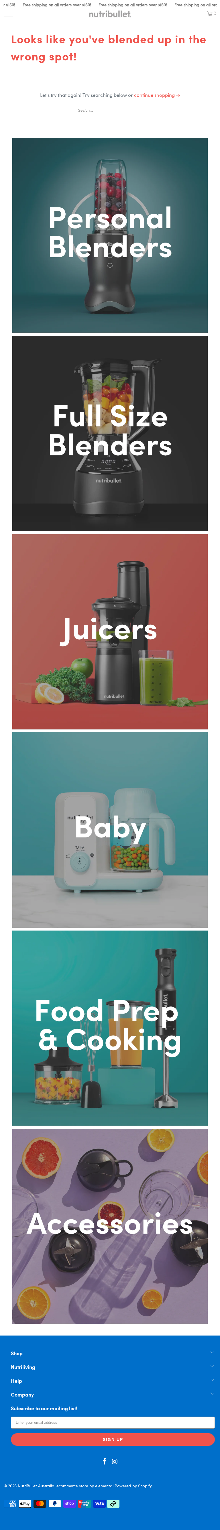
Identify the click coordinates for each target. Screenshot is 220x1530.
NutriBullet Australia (36, 1486)
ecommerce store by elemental (84, 1486)
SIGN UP (113, 1439)
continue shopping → (157, 95)
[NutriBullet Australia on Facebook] (104, 1462)
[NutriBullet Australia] (110, 13)
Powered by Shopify (133, 1486)
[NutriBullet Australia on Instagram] (115, 1462)
